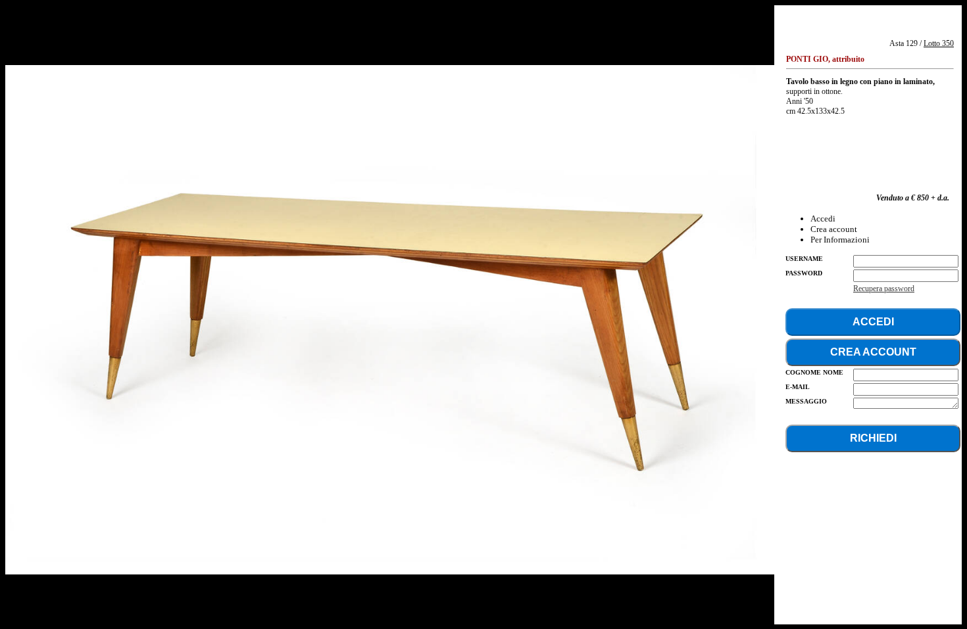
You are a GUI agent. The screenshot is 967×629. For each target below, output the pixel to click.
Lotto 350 (939, 43)
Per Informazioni (840, 240)
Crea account (833, 229)
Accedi (822, 218)
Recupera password (883, 288)
